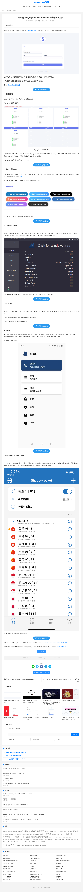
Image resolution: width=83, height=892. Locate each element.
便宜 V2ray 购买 (28, 839)
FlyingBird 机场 (38, 672)
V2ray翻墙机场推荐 (25, 837)
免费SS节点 (74, 839)
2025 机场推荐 (61, 647)
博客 (14, 10)
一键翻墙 (34, 6)
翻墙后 (55, 6)
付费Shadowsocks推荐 (53, 837)
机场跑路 (22, 845)
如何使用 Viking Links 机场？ (69, 700)
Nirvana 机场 (5, 834)
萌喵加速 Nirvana (28, 845)
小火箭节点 (9, 845)
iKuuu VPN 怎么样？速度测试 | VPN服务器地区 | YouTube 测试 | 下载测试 (61, 680)
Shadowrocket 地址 (27, 834)
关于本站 (44, 887)
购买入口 (22, 176)
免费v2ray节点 (6, 842)
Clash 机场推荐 (37, 831)
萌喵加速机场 (36, 845)
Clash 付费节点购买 (24, 831)
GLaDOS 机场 (63, 831)
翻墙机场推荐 (47, 6)
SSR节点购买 (6, 837)
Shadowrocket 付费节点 (15, 834)
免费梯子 (27, 842)
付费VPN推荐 (68, 837)
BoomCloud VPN (6, 831)
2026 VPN (8, 10)
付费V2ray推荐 (62, 837)
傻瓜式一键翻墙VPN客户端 (53, 839)
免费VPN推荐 (14, 842)
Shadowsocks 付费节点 (42, 834)
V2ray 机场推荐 (15, 837)
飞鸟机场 (46, 672)
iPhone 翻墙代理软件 (73, 831)
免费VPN (40, 6)
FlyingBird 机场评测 (14, 85)
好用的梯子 (54, 842)
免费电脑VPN (34, 842)
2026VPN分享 (41, 2)
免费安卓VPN (21, 842)
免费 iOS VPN (66, 839)
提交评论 (75, 734)
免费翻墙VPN (41, 842)
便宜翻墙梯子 (41, 839)
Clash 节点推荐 (49, 831)
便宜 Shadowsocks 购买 (9, 839)
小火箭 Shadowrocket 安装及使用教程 (55, 643)
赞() (41, 651)
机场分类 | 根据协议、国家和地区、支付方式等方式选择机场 (19, 679)
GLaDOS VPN (56, 831)
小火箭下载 (68, 842)
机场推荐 (17, 845)
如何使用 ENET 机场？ (48, 717)
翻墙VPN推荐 (26, 6)
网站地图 (48, 887)
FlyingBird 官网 (31, 30)
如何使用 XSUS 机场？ (10, 717)
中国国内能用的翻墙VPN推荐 (39, 837)
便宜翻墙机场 (35, 839)
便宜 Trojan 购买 (19, 839)
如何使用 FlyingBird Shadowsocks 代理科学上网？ (41, 17)
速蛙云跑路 (42, 845)
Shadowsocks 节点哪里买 (57, 834)
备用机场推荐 (48, 842)
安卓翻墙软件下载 (61, 842)
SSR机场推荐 (67, 834)
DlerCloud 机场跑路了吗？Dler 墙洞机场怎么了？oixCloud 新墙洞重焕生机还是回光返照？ (51, 702)
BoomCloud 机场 (13, 831)
